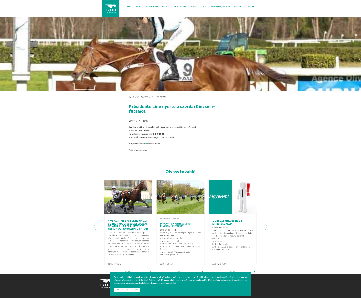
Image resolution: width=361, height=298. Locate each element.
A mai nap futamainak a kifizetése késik (227, 222)
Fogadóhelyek (152, 6)
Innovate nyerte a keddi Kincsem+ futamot (175, 224)
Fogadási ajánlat (199, 6)
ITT (144, 144)
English (251, 6)
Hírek (129, 6)
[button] (95, 227)
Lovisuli (165, 6)
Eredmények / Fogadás (220, 6)
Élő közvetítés (180, 6)
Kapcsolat (239, 6)
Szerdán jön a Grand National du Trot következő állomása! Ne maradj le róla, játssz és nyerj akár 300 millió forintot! (128, 225)
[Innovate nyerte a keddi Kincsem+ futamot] (180, 197)
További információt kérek (126, 290)
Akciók (139, 6)
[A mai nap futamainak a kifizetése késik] (233, 197)
